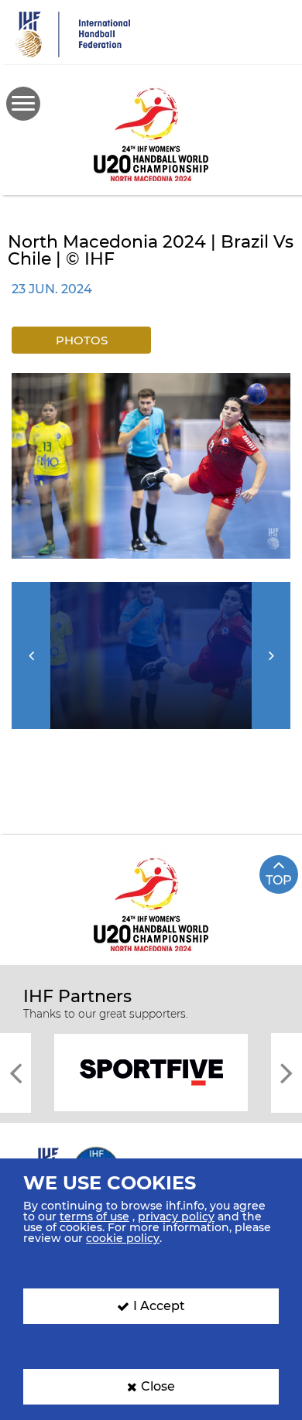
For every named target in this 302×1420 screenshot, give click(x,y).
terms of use (94, 1216)
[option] (151, 466)
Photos (82, 340)
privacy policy (176, 1216)
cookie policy (123, 1238)
